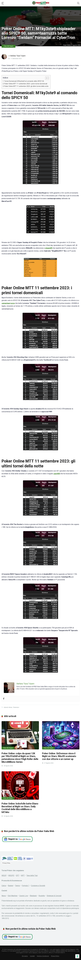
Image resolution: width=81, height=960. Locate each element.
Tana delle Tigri (32, 875)
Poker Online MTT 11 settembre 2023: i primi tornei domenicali (25, 84)
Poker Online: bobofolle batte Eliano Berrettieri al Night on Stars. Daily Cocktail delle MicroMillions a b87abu (20, 807)
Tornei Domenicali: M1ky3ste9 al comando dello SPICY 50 (24, 81)
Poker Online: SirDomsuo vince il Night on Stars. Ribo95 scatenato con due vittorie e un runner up (59, 756)
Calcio (4, 886)
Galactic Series (8, 707)
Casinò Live (23, 896)
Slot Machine (12, 896)
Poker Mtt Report (8, 46)
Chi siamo (25, 956)
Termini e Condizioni (43, 956)
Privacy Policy (6, 863)
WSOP (4, 875)
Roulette (42, 896)
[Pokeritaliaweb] (40, 3)
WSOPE (11, 875)
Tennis (17, 886)
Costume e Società (38, 886)
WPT (23, 875)
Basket (10, 886)
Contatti (32, 956)
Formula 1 (25, 886)
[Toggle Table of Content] (46, 78)
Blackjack (33, 896)
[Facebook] (4, 699)
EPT (17, 875)
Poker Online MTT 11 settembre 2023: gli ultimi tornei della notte (26, 86)
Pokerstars (16, 707)
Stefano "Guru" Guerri (18, 56)
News (4, 896)
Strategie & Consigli (54, 896)
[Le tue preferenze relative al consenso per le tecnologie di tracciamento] (77, 956)
